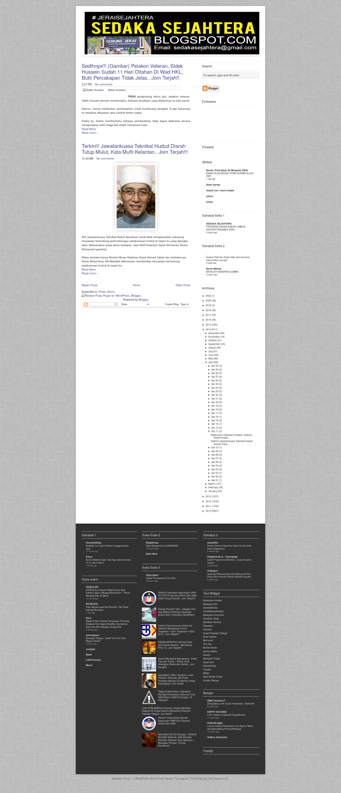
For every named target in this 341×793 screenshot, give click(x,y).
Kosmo (207, 654)
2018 (209, 310)
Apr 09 (215, 451)
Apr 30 (215, 365)
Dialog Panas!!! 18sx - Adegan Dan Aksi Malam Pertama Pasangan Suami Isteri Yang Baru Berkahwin (177, 611)
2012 (209, 501)
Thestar (207, 669)
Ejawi (89, 654)
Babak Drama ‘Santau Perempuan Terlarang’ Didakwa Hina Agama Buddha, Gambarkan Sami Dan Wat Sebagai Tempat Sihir (108, 623)
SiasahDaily (209, 665)
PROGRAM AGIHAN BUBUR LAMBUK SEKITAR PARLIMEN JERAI (225, 228)
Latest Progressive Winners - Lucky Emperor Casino (229, 561)
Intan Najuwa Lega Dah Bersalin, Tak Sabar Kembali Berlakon (107, 608)
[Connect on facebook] (250, 17)
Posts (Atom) (107, 292)
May (211, 358)
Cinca (89, 556)
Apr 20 (215, 402)
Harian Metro (210, 651)
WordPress (142, 778)
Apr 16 (215, 416)
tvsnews (207, 629)
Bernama (208, 640)
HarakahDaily (93, 542)
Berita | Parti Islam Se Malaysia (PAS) (227, 170)
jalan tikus (151, 553)
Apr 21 (215, 398)
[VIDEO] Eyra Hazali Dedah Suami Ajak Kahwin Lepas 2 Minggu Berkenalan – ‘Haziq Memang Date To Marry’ (108, 592)
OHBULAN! (92, 587)
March (212, 483)
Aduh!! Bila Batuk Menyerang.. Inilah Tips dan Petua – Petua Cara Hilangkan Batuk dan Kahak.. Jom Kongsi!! (177, 663)
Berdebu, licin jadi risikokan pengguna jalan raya (107, 547)
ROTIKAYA (92, 604)
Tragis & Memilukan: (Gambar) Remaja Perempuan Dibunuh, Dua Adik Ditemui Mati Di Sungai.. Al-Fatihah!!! (176, 695)
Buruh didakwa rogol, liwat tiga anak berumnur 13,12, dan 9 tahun (108, 561)
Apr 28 (215, 373)
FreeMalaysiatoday (213, 611)
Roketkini (208, 625)
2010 (209, 510)
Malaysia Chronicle (213, 614)
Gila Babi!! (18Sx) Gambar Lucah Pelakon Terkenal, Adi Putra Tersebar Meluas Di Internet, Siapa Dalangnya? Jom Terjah (176, 679)
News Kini (208, 662)
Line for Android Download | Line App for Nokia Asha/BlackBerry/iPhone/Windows (230, 727)
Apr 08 (215, 454)
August (212, 347)
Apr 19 (215, 405)
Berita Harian (210, 647)
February (213, 487)
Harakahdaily (210, 607)
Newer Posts (89, 285)
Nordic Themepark (176, 778)
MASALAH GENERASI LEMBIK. (222, 271)
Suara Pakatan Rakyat (215, 633)
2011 (209, 506)
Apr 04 (215, 469)
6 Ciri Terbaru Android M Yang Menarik (226, 714)
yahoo (209, 196)
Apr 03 (215, 472)
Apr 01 (215, 480)
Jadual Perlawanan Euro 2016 (160, 578)
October (212, 340)
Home (136, 285)
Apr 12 (215, 427)
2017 (209, 314)
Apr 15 (215, 420)
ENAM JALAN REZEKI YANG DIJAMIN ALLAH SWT (229, 175)
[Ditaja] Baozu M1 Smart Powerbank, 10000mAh (230, 703)
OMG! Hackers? (216, 700)
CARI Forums (93, 660)
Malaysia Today (211, 658)
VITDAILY (212, 571)
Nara (88, 618)
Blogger (143, 299)
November (214, 336)
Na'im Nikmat (213, 268)
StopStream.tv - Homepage (222, 556)
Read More (89, 129)
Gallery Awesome (217, 737)
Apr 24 (215, 387)
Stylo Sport (152, 575)
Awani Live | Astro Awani (220, 190)
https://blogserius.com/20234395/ (162, 545)
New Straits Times (212, 676)
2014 (209, 329)
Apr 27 (215, 376)
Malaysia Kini (210, 604)
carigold (90, 649)
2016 (209, 319)
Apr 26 (215, 380)
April (211, 362)
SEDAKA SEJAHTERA (219, 223)
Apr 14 (215, 423)
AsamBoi (212, 542)
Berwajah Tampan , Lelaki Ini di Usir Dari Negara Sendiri (106, 639)
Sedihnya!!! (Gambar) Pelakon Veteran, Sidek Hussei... (232, 436)
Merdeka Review (212, 622)
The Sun (207, 644)
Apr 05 (215, 465)
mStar (209, 202)
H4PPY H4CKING (217, 712)
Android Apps (215, 723)
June (211, 354)
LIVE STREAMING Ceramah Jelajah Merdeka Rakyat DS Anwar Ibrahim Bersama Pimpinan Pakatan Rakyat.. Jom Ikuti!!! (166, 710)
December (214, 333)
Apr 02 (215, 476)
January (213, 491)
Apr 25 (215, 383)
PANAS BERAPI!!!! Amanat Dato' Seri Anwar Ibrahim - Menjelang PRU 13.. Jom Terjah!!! (175, 644)
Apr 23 (215, 391)
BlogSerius (152, 542)
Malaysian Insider (212, 600)
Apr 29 (215, 369)
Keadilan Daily (211, 618)
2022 (209, 295)
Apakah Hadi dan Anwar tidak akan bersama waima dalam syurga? (228, 258)
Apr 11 (215, 431)
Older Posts (183, 285)
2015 (209, 324)
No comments (103, 84)
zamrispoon (92, 635)
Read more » (90, 133)
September (214, 344)
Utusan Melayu (211, 680)
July (210, 351)
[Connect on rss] (256, 17)
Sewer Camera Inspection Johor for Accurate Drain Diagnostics (229, 547)
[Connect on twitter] (243, 17)
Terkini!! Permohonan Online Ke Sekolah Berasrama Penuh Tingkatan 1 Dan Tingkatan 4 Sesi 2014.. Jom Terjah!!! (176, 630)
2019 (209, 305)
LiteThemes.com (218, 778)
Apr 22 (215, 394)
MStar (206, 673)
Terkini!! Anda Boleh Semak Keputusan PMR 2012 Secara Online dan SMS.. (174, 720)
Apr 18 (215, 409)
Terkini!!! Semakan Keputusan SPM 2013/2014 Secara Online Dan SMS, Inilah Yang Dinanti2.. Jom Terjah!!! (177, 595)
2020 (209, 300)
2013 (209, 496)
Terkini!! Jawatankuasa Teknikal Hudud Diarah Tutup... (232, 442)
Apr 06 (215, 462)
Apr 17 (215, 412)
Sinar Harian (213, 184)
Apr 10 (215, 447)
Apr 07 (215, 458)
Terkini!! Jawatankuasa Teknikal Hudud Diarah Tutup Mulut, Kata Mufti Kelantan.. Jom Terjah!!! (135, 148)
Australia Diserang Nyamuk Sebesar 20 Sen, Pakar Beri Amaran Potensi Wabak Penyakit (229, 575)
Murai (89, 665)
